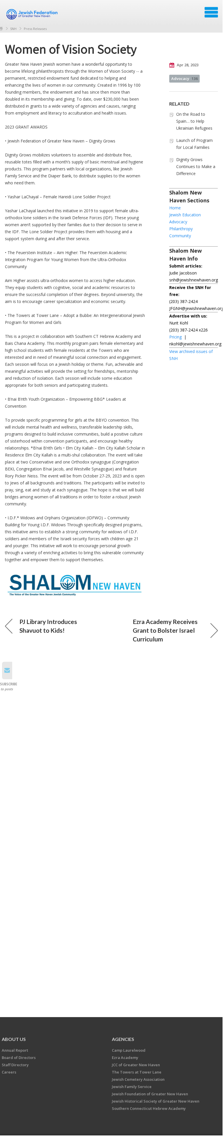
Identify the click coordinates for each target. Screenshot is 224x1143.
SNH (13, 28)
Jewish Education (185, 214)
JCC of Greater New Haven (136, 1064)
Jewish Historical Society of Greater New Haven (155, 1101)
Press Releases (35, 28)
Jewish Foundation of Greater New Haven (150, 1093)
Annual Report (15, 1050)
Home (175, 208)
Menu (211, 12)
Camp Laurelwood (128, 1050)
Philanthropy (181, 228)
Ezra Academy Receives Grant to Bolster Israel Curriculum (165, 630)
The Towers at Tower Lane (136, 1072)
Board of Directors (19, 1057)
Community (180, 235)
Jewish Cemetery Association (138, 1079)
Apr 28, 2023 (187, 64)
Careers (9, 1072)
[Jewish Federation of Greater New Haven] (33, 14)
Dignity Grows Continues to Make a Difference (195, 166)
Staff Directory (15, 1064)
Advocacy (184, 78)
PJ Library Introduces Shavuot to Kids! (48, 626)
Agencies (123, 1039)
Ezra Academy (125, 1057)
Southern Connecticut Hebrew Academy (149, 1108)
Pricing (175, 337)
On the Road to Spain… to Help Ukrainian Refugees (194, 121)
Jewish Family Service (132, 1086)
